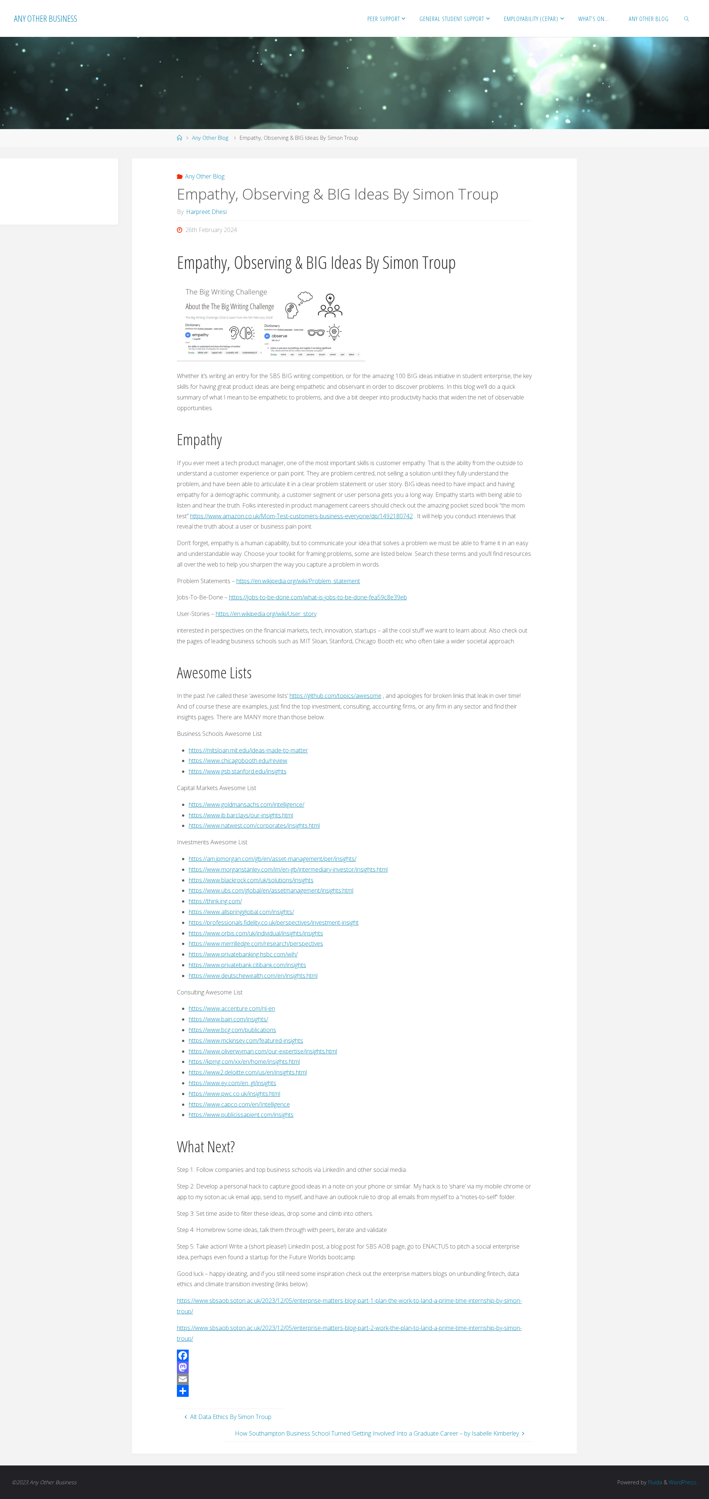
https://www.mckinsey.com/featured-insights (246, 1040)
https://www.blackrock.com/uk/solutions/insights (251, 880)
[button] (17, 183)
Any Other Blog (210, 137)
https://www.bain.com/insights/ (228, 1019)
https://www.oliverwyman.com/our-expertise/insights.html (263, 1051)
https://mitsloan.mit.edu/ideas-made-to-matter (248, 750)
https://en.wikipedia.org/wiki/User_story (266, 614)
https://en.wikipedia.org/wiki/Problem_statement (298, 581)
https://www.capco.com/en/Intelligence (239, 1104)
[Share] (354, 1391)
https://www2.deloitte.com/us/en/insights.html (248, 1072)
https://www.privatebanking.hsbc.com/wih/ (243, 954)
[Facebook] (354, 1355)
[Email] (354, 1379)
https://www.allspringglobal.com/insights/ (241, 912)
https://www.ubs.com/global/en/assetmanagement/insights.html (271, 890)
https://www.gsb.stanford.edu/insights (238, 771)
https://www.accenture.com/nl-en (232, 1008)
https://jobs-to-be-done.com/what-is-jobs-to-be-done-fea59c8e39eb (318, 597)
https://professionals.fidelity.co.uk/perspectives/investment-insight (274, 922)
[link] (686, 18)
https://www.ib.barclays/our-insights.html (241, 815)
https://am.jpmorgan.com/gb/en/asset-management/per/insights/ (272, 859)
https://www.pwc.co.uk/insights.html (234, 1094)
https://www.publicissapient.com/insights (241, 1115)
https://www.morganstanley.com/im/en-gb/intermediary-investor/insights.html (288, 869)
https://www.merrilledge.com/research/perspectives (256, 943)
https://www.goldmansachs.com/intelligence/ (246, 804)
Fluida (654, 1482)
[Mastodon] (354, 1367)
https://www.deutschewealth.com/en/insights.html (253, 976)
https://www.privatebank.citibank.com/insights (247, 965)
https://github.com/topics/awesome (335, 696)
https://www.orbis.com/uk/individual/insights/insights (256, 933)
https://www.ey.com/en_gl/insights (232, 1083)
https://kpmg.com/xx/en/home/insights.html (244, 1061)
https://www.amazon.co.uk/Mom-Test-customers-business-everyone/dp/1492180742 (301, 516)
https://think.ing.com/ (215, 901)
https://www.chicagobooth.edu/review (238, 761)
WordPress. (683, 1482)
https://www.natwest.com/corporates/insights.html (254, 825)
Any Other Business (45, 18)
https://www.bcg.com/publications (232, 1030)
